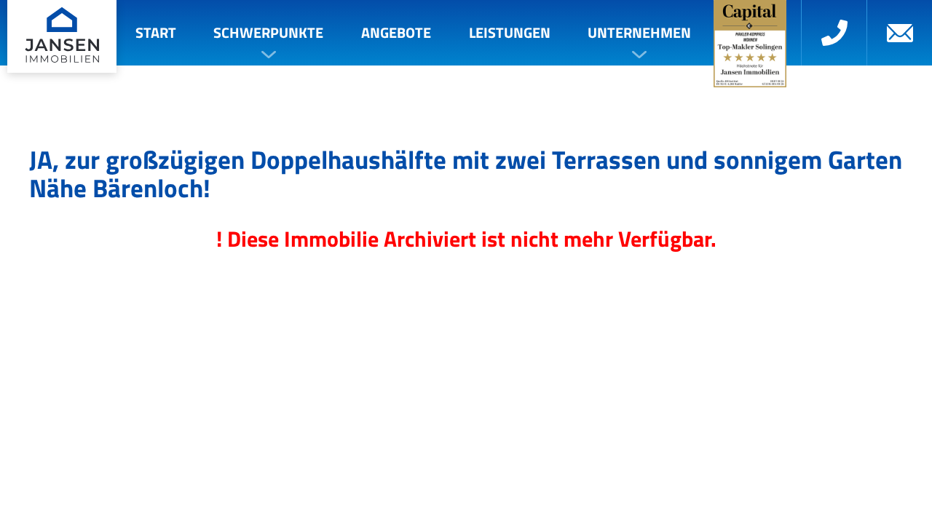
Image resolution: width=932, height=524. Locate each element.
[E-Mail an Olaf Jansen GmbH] (899, 33)
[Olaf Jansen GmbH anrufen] (833, 33)
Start (155, 32)
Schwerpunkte (268, 32)
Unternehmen (639, 32)
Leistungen (509, 32)
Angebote (396, 32)
